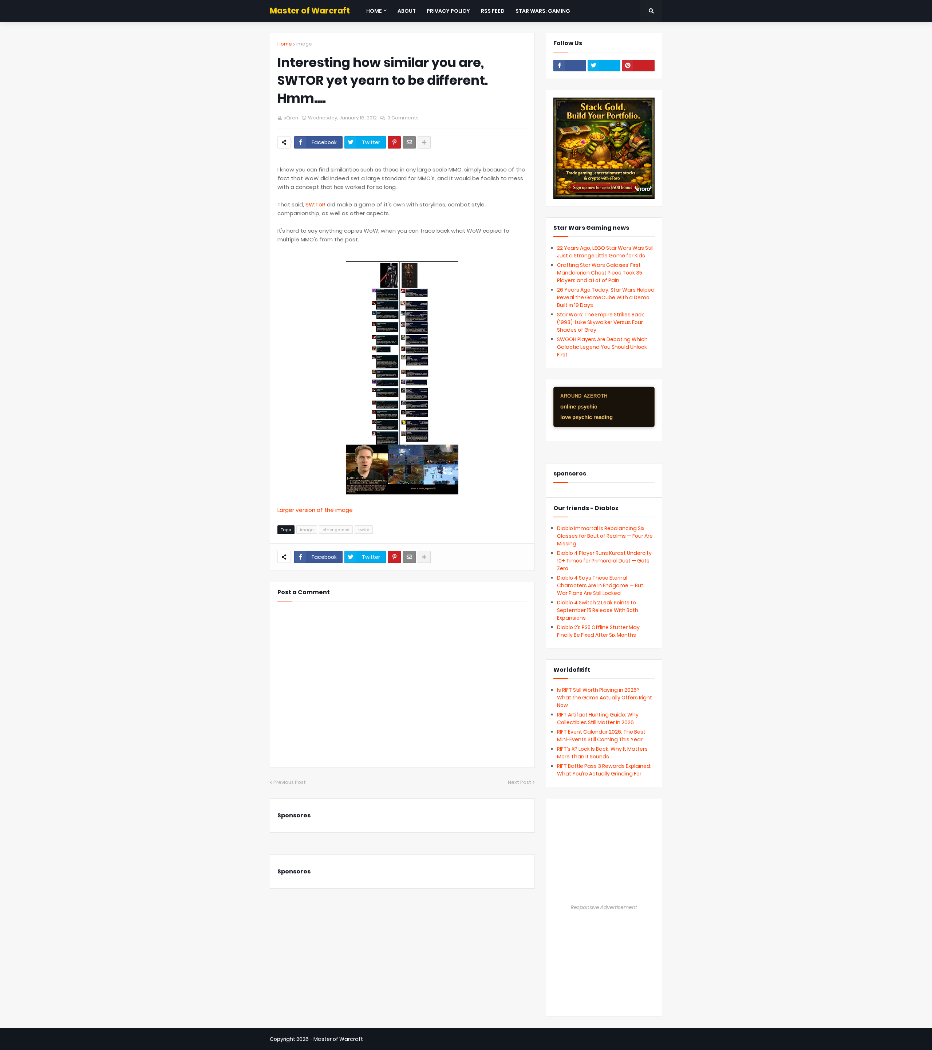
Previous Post (289, 782)
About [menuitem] (407, 11)
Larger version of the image (315, 510)
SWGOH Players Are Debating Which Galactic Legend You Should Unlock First (602, 347)
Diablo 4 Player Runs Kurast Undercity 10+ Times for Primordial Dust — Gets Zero (604, 560)
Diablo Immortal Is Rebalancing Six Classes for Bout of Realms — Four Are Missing (605, 536)
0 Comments (403, 117)
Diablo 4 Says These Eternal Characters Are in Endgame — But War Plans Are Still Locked (600, 585)
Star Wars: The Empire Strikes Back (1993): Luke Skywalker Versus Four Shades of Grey (600, 322)
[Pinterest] (394, 142)
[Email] (409, 142)
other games (336, 530)
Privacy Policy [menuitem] (448, 11)
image (304, 43)
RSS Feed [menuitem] (493, 11)
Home (284, 43)
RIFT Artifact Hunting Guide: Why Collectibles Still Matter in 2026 (598, 718)
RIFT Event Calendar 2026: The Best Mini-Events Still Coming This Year (601, 735)
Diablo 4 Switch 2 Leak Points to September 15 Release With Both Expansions (597, 610)
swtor (363, 530)
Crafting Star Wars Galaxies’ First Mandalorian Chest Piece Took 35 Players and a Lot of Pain (599, 272)
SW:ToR (315, 204)
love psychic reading (586, 417)
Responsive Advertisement (604, 907)
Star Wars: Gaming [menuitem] (543, 11)
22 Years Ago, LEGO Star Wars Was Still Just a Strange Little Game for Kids (605, 251)
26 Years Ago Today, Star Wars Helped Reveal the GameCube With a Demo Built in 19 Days (606, 297)
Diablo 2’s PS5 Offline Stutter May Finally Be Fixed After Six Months (598, 631)
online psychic (578, 406)
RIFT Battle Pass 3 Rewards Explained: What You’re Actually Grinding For (604, 769)
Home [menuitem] (374, 11)
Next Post (519, 782)
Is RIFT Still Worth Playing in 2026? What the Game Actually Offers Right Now (604, 697)
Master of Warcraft (310, 10)
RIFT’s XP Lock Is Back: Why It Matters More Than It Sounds (602, 752)
